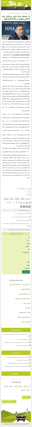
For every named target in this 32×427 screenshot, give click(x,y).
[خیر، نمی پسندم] (9, 202)
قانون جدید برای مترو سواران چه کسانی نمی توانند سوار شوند (16, 342)
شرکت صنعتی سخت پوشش (22, 298)
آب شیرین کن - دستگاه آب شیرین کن (19, 284)
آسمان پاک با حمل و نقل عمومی (23, 360)
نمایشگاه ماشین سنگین (23, 317)
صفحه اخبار (25, 397)
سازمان (9, 114)
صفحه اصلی (21, 8)
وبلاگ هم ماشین (11, 8)
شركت (7, 121)
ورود (10, 3)
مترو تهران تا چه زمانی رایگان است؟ (22, 214)
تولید (15, 386)
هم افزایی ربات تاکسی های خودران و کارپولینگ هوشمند (17, 357)
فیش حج (27, 307)
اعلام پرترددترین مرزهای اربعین (22, 220)
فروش (14, 134)
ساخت (28, 390)
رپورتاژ (20, 386)
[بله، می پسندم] (16, 202)
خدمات (17, 199)
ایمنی (22, 199)
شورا (27, 60)
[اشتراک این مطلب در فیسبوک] (29, 207)
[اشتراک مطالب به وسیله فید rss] (21, 207)
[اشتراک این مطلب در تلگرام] (27, 207)
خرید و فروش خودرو (24, 293)
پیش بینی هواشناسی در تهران (23, 339)
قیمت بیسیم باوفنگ (24, 312)
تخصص (23, 390)
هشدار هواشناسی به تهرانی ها (23, 345)
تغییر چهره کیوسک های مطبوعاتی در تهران (20, 217)
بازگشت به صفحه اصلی (8, 401)
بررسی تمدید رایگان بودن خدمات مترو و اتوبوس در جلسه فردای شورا (16, 224)
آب (29, 386)
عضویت (5, 3)
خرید (11, 199)
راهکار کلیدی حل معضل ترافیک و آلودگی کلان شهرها (18, 363)
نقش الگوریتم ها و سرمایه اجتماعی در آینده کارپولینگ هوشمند (16, 366)
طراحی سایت (26, 303)
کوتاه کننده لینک (25, 321)
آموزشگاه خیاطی (25, 289)
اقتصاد (25, 386)
